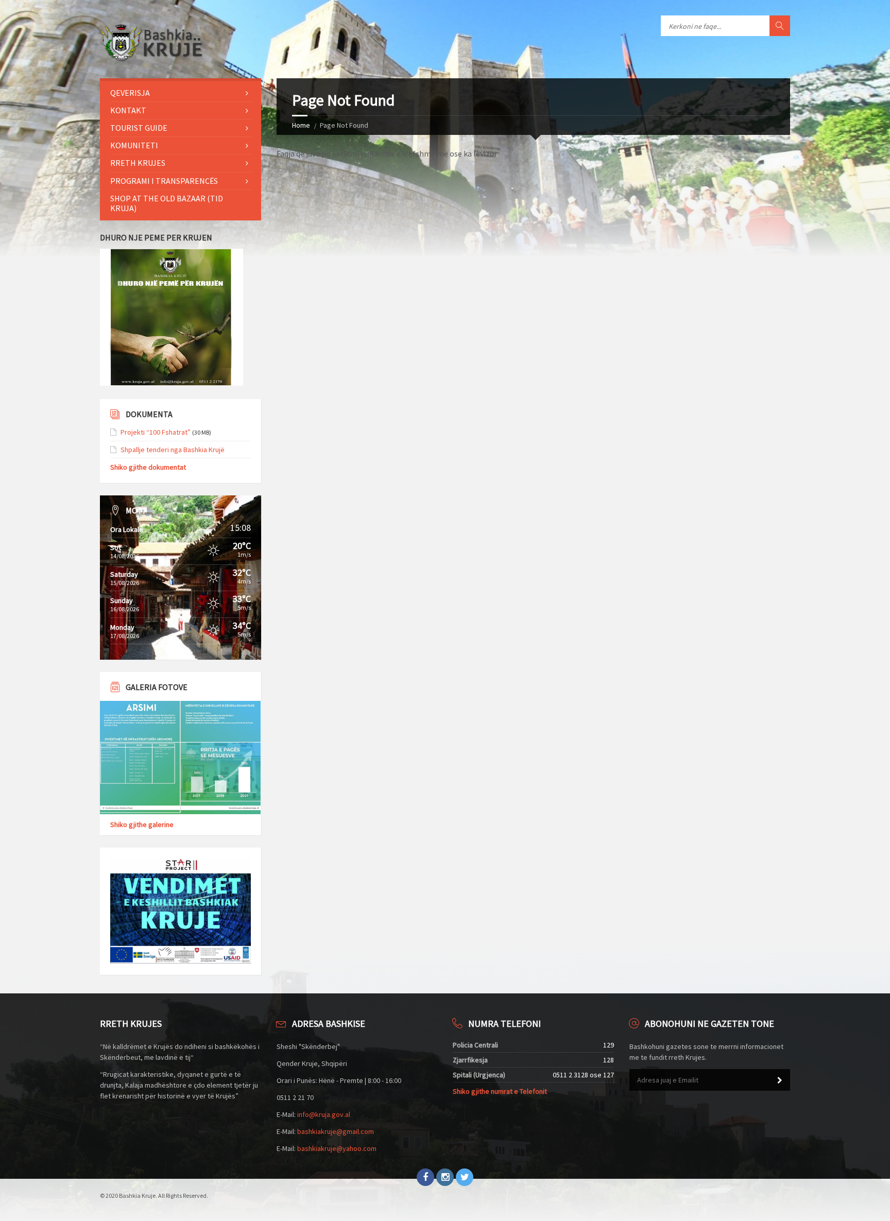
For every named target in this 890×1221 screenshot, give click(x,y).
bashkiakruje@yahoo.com (336, 1148)
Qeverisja (130, 93)
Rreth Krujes (137, 163)
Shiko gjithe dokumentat (148, 467)
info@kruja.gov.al (323, 1114)
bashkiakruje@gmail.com (335, 1131)
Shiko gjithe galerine (142, 824)
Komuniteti (134, 145)
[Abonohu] (780, 1080)
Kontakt (128, 110)
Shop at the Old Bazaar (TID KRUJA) (166, 203)
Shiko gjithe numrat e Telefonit (500, 1091)
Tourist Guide (138, 128)
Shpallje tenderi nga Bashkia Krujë (173, 449)
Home (301, 125)
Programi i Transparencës (164, 181)
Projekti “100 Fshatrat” (156, 432)
